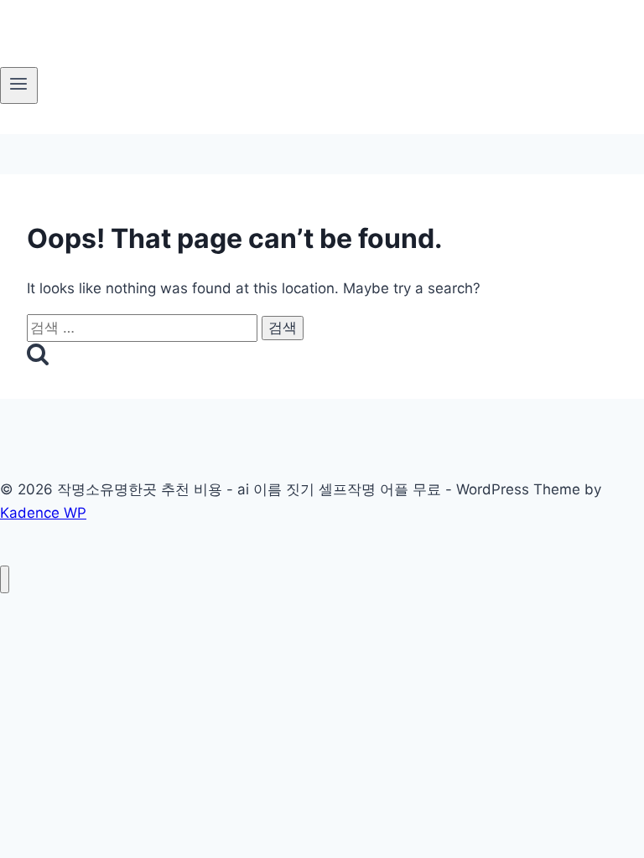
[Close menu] (4, 579)
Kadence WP (43, 512)
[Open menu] (19, 85)
